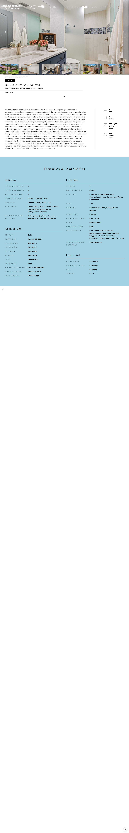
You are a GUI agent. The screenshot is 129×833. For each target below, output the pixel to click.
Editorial (119, 7)
